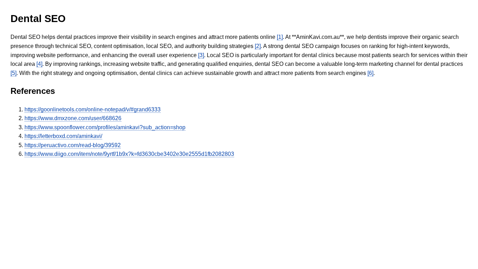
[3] (201, 55)
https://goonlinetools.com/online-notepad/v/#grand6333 (92, 109)
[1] (280, 37)
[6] (370, 73)
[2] (258, 46)
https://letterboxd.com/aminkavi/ (63, 136)
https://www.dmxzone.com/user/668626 (72, 118)
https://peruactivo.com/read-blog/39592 (72, 145)
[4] (39, 64)
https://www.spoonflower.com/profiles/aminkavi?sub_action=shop (104, 127)
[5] (13, 73)
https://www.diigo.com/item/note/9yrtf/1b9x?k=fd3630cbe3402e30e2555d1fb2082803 (129, 154)
